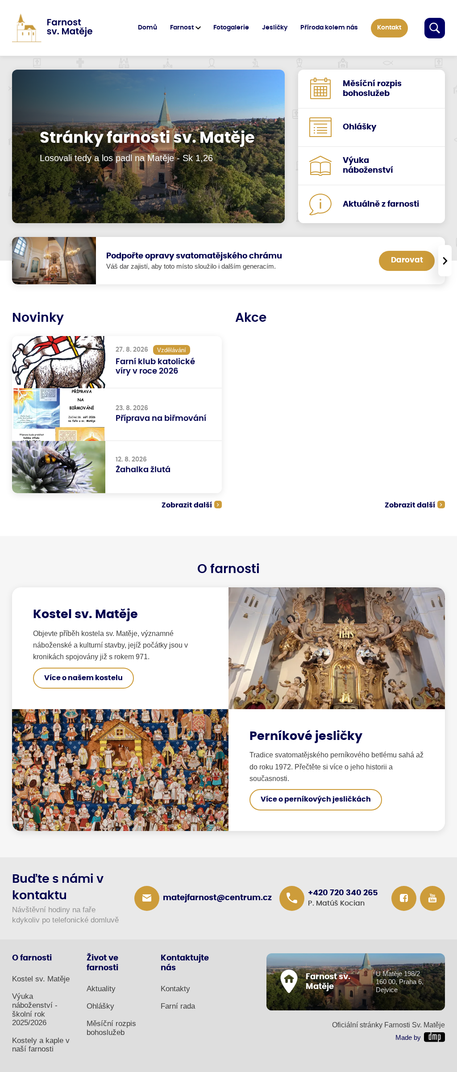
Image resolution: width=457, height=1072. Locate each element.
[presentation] (445, 260)
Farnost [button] (182, 28)
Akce (250, 318)
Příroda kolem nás (329, 28)
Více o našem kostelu (83, 678)
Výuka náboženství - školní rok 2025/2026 (35, 1009)
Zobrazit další (187, 505)
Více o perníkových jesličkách (316, 799)
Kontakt (389, 28)
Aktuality (101, 989)
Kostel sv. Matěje (41, 979)
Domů (147, 28)
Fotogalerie (231, 28)
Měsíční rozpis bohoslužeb (111, 1028)
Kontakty (175, 989)
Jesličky (274, 28)
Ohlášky (100, 1006)
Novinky (38, 318)
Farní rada (178, 1006)
